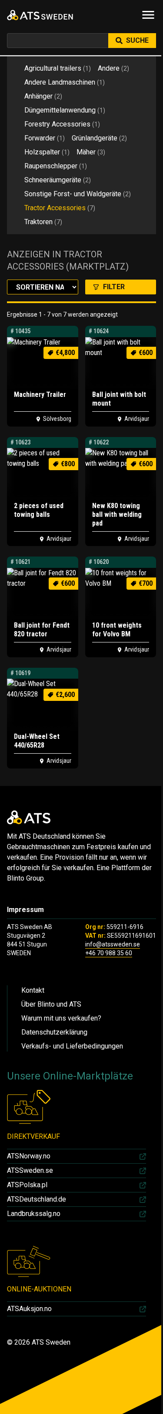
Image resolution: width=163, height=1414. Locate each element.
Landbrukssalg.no (33, 1213)
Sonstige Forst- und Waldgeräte (77, 194)
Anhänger (43, 96)
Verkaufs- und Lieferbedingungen (72, 1046)
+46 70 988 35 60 (108, 952)
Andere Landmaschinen (64, 82)
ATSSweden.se (30, 1170)
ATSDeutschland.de (36, 1199)
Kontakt (32, 990)
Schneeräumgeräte (57, 180)
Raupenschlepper (55, 166)
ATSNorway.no (28, 1156)
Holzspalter (47, 152)
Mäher (91, 152)
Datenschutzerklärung (54, 1032)
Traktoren (43, 222)
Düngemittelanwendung (64, 110)
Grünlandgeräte (99, 138)
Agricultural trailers (57, 68)
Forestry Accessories (62, 124)
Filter (114, 287)
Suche (137, 40)
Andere (113, 68)
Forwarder (44, 138)
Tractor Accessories (59, 208)
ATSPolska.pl (27, 1185)
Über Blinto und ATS (51, 1004)
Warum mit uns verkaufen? (61, 1018)
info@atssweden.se (112, 944)
